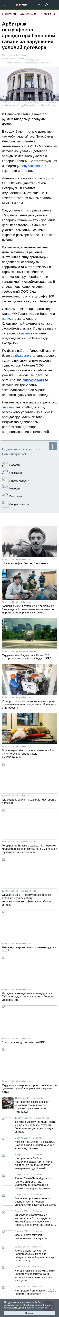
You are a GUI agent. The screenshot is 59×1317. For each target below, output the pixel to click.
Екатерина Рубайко (14, 55)
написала (9, 318)
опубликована (33, 166)
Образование (28, 14)
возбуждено (20, 355)
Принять (29, 1313)
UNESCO (48, 14)
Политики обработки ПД (40, 1307)
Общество (33, 59)
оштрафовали (33, 380)
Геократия (9, 14)
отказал (8, 407)
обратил (23, 333)
